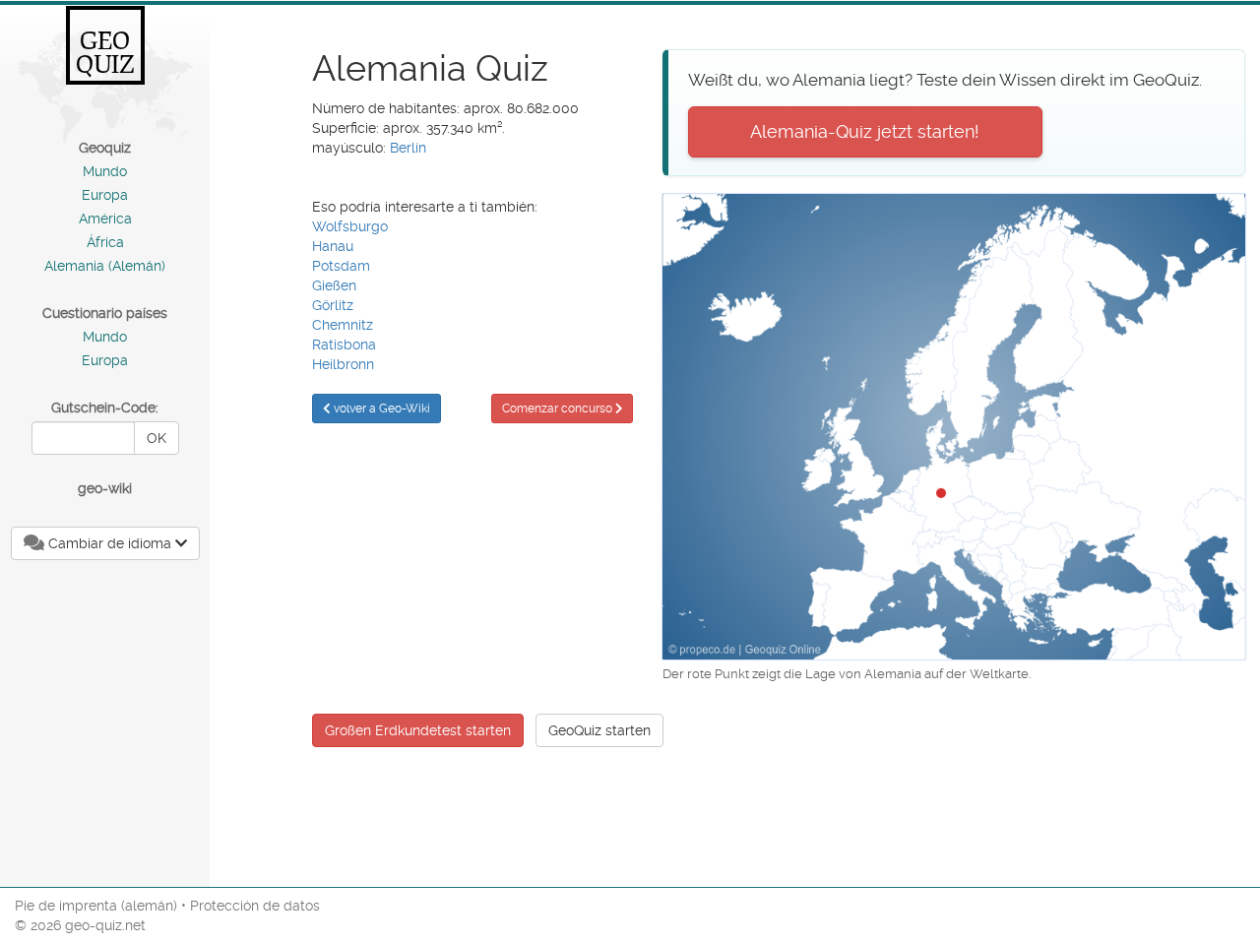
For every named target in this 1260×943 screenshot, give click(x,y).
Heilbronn (343, 364)
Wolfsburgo (350, 226)
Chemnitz (342, 325)
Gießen (334, 285)
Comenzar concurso (558, 408)
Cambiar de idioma (109, 543)
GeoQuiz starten (599, 730)
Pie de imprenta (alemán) (96, 905)
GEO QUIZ (105, 52)
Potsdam (341, 266)
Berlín (408, 148)
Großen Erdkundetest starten (418, 730)
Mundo (105, 171)
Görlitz (332, 305)
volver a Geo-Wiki (380, 408)
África (105, 242)
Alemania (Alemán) (104, 266)
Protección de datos (255, 905)
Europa (105, 195)
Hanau (332, 246)
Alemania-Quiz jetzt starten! (864, 131)
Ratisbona (344, 344)
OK (156, 438)
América (105, 218)
